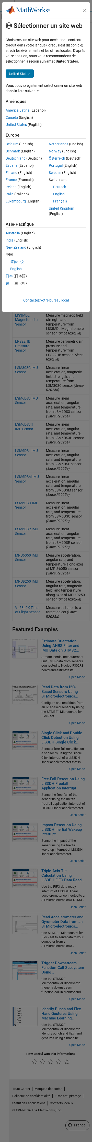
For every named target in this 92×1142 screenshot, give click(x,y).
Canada (12, 117)
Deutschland (16, 158)
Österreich (57, 158)
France (11, 180)
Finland (11, 173)
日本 (9, 276)
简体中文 (17, 262)
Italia (10, 194)
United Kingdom (61, 208)
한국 (9, 283)
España (12, 165)
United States (16, 125)
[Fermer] (84, 10)
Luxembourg (16, 201)
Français (60, 201)
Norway (55, 151)
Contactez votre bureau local (46, 300)
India (10, 240)
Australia (13, 233)
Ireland (11, 187)
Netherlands (58, 144)
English (59, 194)
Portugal (56, 165)
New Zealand (16, 247)
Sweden (55, 173)
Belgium (12, 144)
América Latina (18, 110)
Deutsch (59, 187)
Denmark (13, 151)
